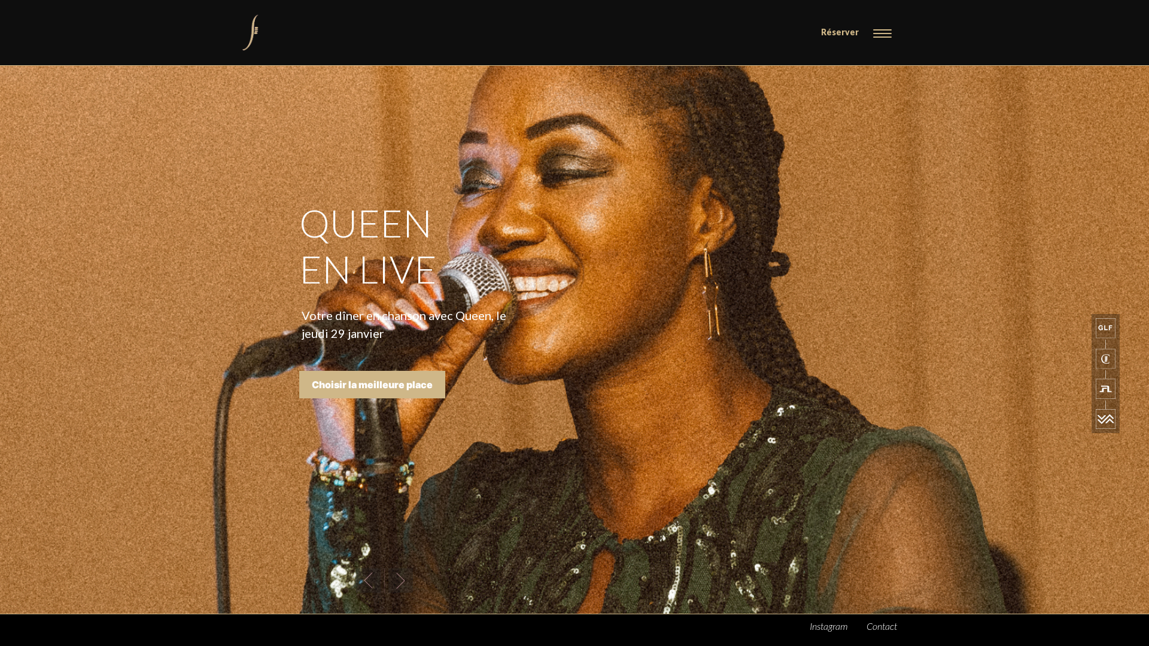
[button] (368, 580)
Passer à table (345, 417)
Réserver (840, 32)
